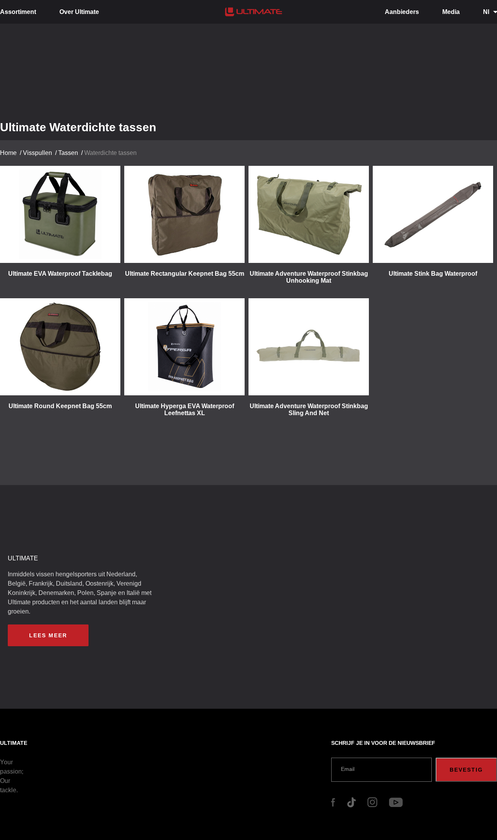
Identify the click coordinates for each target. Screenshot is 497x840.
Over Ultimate (79, 12)
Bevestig (466, 770)
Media (451, 12)
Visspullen (37, 153)
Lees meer (48, 635)
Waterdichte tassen (110, 153)
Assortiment (18, 12)
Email (348, 769)
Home (8, 153)
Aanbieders (402, 12)
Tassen (68, 153)
